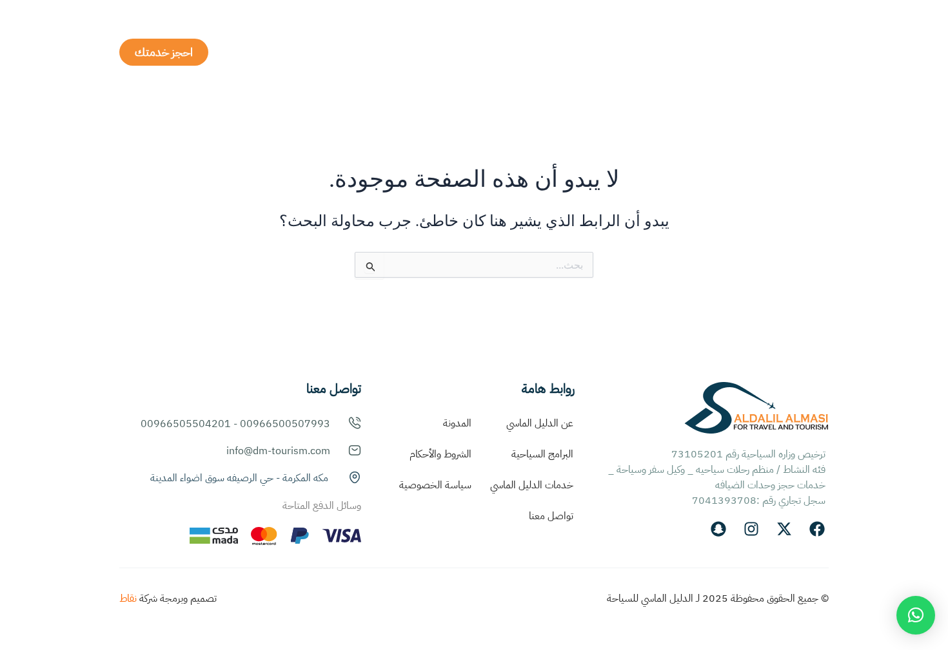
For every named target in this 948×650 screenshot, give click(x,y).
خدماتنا (578, 52)
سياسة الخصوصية (435, 485)
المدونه (406, 52)
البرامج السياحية (483, 52)
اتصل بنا (345, 52)
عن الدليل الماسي (658, 52)
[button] (915, 615)
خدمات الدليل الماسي (531, 485)
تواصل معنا (551, 516)
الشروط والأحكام (440, 454)
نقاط (128, 598)
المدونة (457, 423)
